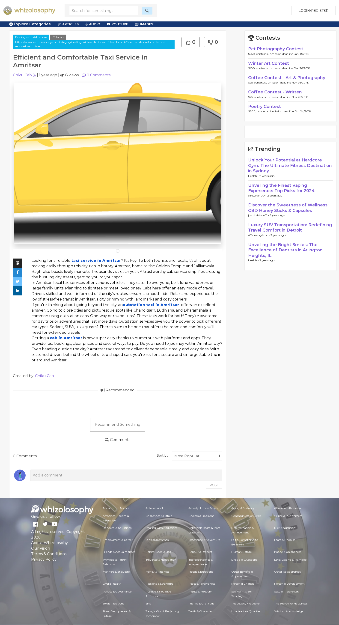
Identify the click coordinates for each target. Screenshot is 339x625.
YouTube (120, 24)
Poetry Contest (264, 106)
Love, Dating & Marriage (290, 559)
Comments (98, 75)
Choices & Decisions (201, 516)
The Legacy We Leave (245, 603)
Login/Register (313, 11)
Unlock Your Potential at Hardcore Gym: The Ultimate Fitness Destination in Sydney (290, 165)
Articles (70, 24)
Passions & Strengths (159, 583)
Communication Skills (246, 516)
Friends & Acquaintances (119, 552)
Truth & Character (200, 611)
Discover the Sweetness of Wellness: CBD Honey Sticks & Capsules (288, 207)
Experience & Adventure (204, 540)
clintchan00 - (257, 195)
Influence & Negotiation (161, 559)
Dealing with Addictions (31, 37)
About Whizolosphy (49, 543)
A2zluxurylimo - (259, 235)
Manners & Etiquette (116, 571)
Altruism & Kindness (287, 508)
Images (146, 24)
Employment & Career (118, 540)
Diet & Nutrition (284, 528)
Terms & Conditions (48, 554)
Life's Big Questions (244, 559)
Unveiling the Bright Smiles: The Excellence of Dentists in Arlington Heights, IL (285, 250)
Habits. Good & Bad (158, 552)
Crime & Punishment (288, 516)
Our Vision (40, 548)
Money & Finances (157, 571)
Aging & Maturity (243, 508)
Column (58, 37)
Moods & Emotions (200, 571)
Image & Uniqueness (287, 552)
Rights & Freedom (200, 591)
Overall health (112, 583)
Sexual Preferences (286, 591)
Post (214, 485)
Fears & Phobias (284, 540)
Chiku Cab (22, 75)
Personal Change (242, 583)
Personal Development (289, 583)
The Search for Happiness (290, 603)
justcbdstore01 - (259, 215)
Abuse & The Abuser (116, 508)
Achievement (154, 508)
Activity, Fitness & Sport (204, 508)
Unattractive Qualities (246, 611)
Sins (148, 603)
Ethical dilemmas (157, 540)
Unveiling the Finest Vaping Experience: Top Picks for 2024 (281, 188)
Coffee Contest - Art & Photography (286, 77)
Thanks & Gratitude (201, 603)
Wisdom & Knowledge (288, 611)
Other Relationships (287, 571)
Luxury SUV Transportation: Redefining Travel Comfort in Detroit (290, 227)
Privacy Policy (43, 559)
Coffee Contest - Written (275, 92)
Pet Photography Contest (275, 48)
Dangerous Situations (117, 528)
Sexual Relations (113, 603)
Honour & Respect (200, 552)
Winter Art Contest (268, 63)
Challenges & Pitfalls (159, 516)
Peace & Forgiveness (201, 583)
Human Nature (241, 552)
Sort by (162, 455)
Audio (94, 24)
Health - (253, 176)
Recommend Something (117, 424)
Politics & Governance (117, 591)
